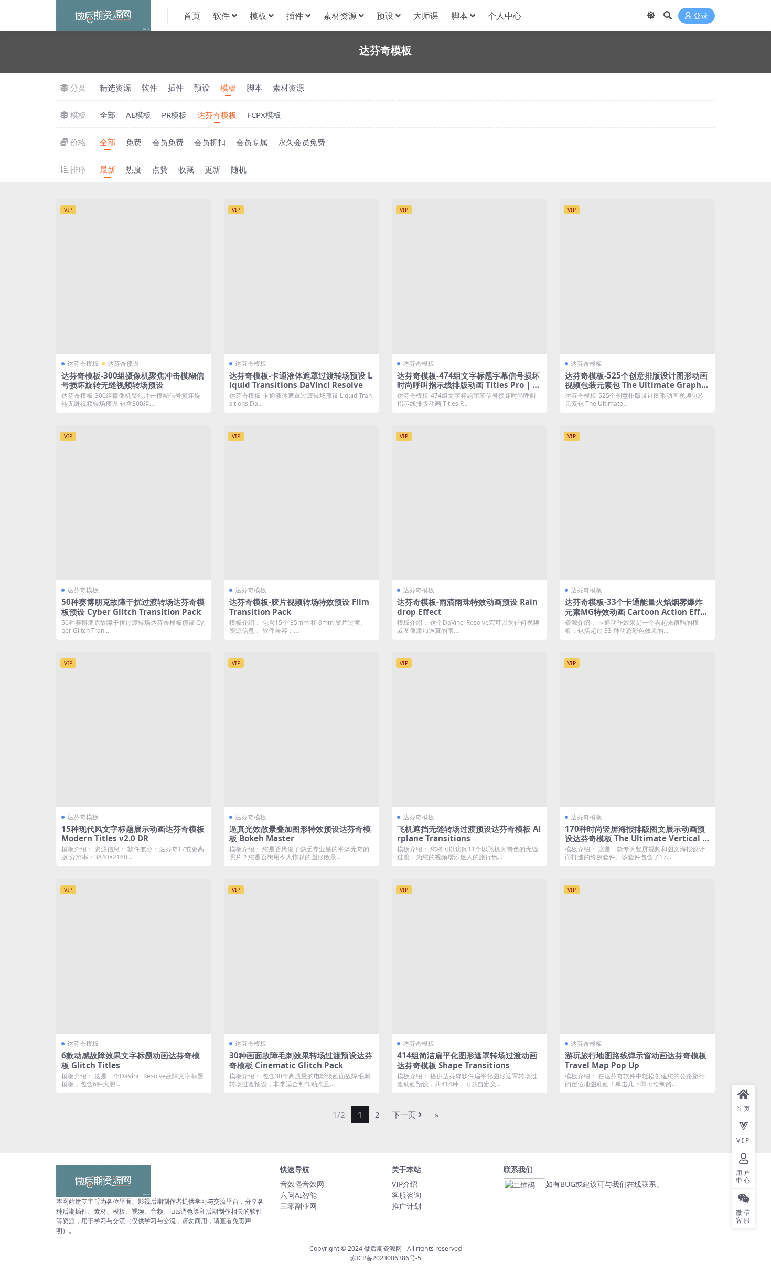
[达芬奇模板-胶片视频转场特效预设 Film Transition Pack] (301, 502)
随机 (239, 169)
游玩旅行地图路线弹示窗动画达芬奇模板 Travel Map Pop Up (635, 1060)
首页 (192, 15)
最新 (107, 169)
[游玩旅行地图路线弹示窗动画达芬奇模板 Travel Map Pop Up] (637, 956)
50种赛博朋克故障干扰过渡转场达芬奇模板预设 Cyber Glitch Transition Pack (133, 607)
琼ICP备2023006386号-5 (385, 1257)
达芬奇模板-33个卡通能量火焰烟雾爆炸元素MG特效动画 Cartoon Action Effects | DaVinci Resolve (637, 611)
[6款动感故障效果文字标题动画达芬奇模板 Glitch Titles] (133, 956)
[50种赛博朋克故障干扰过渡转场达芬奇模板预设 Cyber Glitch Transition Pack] (133, 502)
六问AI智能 (298, 1195)
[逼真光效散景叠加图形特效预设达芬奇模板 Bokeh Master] (301, 729)
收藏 (186, 169)
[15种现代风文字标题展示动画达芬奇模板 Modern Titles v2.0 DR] (133, 729)
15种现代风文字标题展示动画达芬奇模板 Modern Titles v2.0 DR (133, 834)
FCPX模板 (264, 115)
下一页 (404, 1114)
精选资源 (115, 87)
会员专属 (251, 142)
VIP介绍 (404, 1184)
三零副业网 (298, 1206)
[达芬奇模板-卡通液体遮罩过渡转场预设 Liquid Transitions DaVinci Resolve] (301, 276)
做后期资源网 (383, 1248)
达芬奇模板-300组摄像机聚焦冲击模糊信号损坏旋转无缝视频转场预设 (132, 380)
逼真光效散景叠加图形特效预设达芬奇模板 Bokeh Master (300, 834)
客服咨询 (406, 1195)
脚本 (459, 15)
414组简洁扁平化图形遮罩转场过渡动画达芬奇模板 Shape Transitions (467, 1060)
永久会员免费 (301, 142)
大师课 (425, 15)
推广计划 (406, 1206)
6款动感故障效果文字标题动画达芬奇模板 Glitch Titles (130, 1060)
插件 (294, 15)
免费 (134, 142)
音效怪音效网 (302, 1184)
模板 (258, 15)
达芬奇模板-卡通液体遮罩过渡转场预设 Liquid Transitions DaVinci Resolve (300, 380)
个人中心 (504, 15)
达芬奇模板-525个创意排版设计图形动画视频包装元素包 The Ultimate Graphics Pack (636, 384)
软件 (221, 15)
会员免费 (168, 142)
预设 (385, 15)
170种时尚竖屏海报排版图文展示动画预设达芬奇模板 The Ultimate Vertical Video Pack (636, 838)
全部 (107, 115)
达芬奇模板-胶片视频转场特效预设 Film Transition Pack (299, 607)
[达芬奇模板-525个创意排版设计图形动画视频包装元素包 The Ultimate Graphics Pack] (637, 276)
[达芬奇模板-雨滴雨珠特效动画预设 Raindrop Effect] (469, 502)
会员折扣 (210, 142)
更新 (212, 169)
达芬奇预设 (123, 363)
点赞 (160, 169)
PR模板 (174, 115)
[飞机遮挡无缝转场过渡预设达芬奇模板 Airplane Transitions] (469, 729)
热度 (134, 169)
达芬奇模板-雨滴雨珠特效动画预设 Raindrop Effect (467, 607)
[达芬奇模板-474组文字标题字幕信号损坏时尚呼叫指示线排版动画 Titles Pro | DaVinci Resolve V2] (469, 276)
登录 (700, 16)
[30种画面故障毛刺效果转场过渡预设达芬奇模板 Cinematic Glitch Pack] (301, 956)
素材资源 (340, 15)
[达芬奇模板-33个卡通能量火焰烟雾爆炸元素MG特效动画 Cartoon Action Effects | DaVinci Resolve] (637, 502)
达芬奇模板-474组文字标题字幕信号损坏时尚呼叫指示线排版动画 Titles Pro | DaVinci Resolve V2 (468, 384)
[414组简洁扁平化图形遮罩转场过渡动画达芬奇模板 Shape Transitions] (469, 956)
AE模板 (138, 115)
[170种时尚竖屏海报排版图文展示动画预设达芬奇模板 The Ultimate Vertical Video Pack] (637, 729)
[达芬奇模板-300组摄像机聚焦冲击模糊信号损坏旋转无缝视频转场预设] (133, 276)
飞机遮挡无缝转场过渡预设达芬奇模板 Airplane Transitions (469, 834)
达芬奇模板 (217, 115)
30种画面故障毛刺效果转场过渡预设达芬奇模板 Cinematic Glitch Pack (300, 1060)
